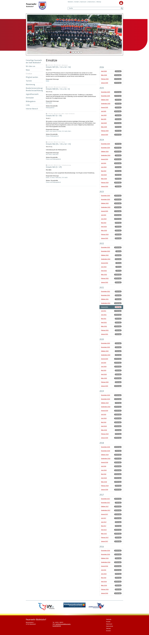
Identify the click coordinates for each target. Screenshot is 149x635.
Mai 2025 (103, 119)
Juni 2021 (104, 314)
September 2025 (105, 103)
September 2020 (105, 355)
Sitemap (98, 2)
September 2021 (105, 303)
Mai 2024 (103, 171)
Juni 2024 (104, 167)
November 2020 (105, 347)
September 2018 (105, 458)
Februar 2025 (105, 130)
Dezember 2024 (105, 144)
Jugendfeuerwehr (32, 94)
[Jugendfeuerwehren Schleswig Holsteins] (96, 606)
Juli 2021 (103, 311)
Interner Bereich (32, 109)
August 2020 (104, 359)
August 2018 (104, 462)
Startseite (70, 2)
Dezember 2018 (105, 447)
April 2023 (104, 226)
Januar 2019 (104, 437)
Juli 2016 (103, 570)
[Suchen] (122, 8)
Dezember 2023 (105, 195)
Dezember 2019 (105, 395)
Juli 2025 (103, 111)
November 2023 (105, 199)
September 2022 (105, 259)
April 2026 (104, 71)
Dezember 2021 (105, 291)
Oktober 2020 (105, 351)
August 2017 (104, 514)
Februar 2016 (105, 589)
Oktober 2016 (105, 558)
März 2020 (104, 378)
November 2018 (105, 451)
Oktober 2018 (105, 454)
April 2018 (104, 478)
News (28, 70)
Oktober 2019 (105, 403)
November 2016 (105, 554)
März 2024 (104, 178)
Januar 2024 (104, 186)
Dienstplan (30, 98)
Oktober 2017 (105, 506)
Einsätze (29, 73)
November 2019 (105, 399)
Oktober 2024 (105, 151)
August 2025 (104, 107)
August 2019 (104, 410)
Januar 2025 (104, 134)
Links (28, 105)
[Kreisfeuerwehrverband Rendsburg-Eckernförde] (74, 605)
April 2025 (104, 123)
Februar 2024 (105, 182)
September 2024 (105, 155)
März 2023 (104, 230)
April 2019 (104, 426)
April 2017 (104, 529)
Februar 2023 (105, 234)
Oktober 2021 (105, 299)
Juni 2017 (104, 522)
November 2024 (105, 147)
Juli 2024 (103, 163)
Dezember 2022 (105, 247)
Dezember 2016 (105, 550)
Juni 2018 (104, 470)
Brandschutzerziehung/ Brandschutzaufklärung (34, 89)
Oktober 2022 (105, 255)
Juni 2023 (104, 219)
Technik (29, 81)
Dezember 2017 (105, 498)
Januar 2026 (104, 83)
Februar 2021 (105, 330)
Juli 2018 (103, 466)
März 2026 (104, 75)
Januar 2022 (104, 282)
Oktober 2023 (105, 203)
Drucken (108, 630)
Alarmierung (30, 84)
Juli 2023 (103, 215)
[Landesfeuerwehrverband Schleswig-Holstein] (46, 606)
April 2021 (104, 322)
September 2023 (105, 207)
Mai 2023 (103, 222)
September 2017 (105, 510)
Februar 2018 (105, 485)
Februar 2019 (105, 434)
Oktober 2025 (105, 99)
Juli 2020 (103, 362)
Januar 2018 (104, 489)
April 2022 (104, 270)
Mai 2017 (103, 526)
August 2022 (104, 263)
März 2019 (104, 430)
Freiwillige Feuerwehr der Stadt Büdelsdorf (34, 61)
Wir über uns (30, 66)
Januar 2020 (104, 386)
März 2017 (104, 533)
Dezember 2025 (105, 92)
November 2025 (105, 96)
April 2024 (104, 175)
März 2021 (104, 326)
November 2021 (105, 295)
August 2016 (104, 566)
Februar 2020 (105, 382)
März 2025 (104, 127)
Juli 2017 (103, 518)
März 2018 (104, 482)
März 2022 (104, 274)
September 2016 (105, 562)
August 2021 (104, 307)
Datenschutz (91, 2)
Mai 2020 (103, 370)
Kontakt (76, 2)
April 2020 (104, 374)
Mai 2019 (103, 422)
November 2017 (105, 502)
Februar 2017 (105, 537)
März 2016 (104, 585)
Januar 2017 (104, 541)
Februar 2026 (105, 79)
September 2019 (105, 406)
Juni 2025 (104, 115)
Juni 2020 (104, 366)
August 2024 (104, 159)
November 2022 (105, 251)
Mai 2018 (103, 474)
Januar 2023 (104, 238)
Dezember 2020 (105, 343)
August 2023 (104, 211)
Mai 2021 (103, 318)
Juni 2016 (104, 574)
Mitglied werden (32, 77)
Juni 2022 (104, 267)
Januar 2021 (104, 334)
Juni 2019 (104, 418)
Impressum (83, 2)
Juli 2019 (103, 414)
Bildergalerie (30, 101)
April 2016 (104, 581)
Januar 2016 (104, 593)
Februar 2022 (105, 278)
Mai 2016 (103, 577)
